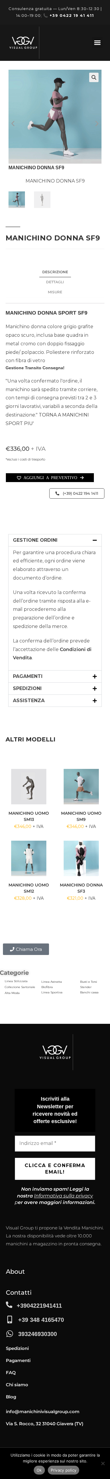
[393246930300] (9, 1334)
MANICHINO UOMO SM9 (81, 816)
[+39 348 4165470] (9, 1319)
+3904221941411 (39, 1305)
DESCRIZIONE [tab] (55, 272)
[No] (103, 1463)
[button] (97, 42)
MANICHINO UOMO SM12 (29, 888)
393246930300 (37, 1334)
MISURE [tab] (55, 292)
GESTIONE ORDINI (35, 540)
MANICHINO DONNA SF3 (81, 888)
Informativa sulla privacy (63, 1196)
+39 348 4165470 (41, 1320)
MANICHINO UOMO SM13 (29, 816)
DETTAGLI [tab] (55, 282)
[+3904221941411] (9, 1304)
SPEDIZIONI (27, 688)
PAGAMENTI (28, 676)
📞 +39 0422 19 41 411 (68, 15)
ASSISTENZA (29, 700)
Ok (39, 1470)
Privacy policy (64, 1470)
